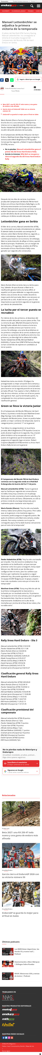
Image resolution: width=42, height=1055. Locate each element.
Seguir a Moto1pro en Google (30, 79)
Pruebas (31, 11)
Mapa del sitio (30, 1046)
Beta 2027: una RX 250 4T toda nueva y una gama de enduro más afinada (20, 835)
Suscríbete (5, 11)
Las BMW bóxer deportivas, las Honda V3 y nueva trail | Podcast (26, 951)
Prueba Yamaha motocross (20, 1)
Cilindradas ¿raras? (19, 11)
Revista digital (6, 1051)
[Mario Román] (21, 191)
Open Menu (38, 6)
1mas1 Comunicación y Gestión (16, 1046)
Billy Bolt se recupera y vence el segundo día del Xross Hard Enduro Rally (22, 156)
